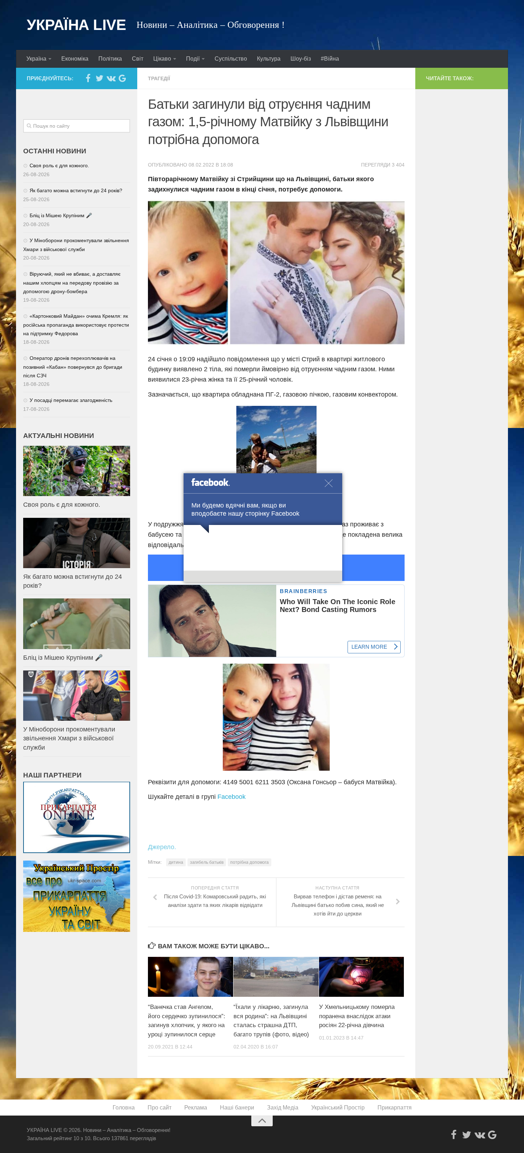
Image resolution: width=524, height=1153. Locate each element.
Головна (124, 1107)
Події (193, 59)
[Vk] (111, 78)
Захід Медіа (282, 1107)
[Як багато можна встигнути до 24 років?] (76, 543)
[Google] (122, 78)
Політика (110, 59)
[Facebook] (88, 78)
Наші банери (237, 1107)
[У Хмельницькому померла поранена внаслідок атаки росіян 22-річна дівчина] (361, 977)
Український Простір (338, 1107)
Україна (36, 59)
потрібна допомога (249, 862)
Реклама (195, 1107)
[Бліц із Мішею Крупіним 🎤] (76, 623)
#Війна (330, 59)
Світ (137, 59)
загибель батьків (207, 862)
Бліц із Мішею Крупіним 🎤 (61, 215)
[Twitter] (99, 78)
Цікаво (162, 59)
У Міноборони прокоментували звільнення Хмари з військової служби (69, 738)
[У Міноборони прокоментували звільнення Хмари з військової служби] (76, 695)
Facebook (231, 796)
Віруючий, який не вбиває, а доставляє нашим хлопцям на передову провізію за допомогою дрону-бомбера (71, 282)
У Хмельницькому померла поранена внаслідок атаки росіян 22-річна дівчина (357, 1016)
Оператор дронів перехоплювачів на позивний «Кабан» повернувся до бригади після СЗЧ (72, 366)
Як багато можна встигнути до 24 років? (76, 190)
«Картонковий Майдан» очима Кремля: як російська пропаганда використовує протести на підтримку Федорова (76, 324)
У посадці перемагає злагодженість (71, 400)
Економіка (74, 59)
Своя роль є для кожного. (59, 165)
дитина (176, 862)
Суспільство (231, 59)
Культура (269, 59)
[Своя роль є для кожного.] (76, 471)
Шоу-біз (301, 59)
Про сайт (159, 1107)
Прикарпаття (394, 1107)
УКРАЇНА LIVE (76, 24)
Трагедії (159, 78)
